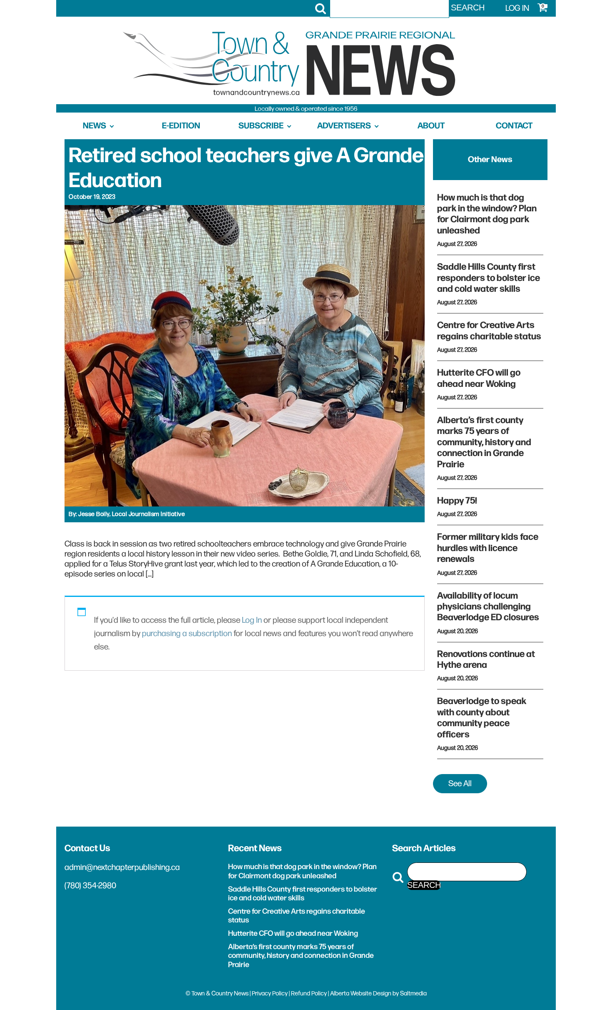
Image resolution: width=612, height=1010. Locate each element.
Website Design (371, 993)
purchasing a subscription (187, 634)
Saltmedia (413, 993)
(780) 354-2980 (90, 886)
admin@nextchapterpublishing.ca (122, 867)
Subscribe (261, 126)
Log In (252, 620)
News (94, 126)
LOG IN (517, 8)
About (431, 126)
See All (460, 784)
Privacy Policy (270, 993)
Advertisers (344, 126)
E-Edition (181, 126)
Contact (514, 126)
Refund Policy (309, 993)
